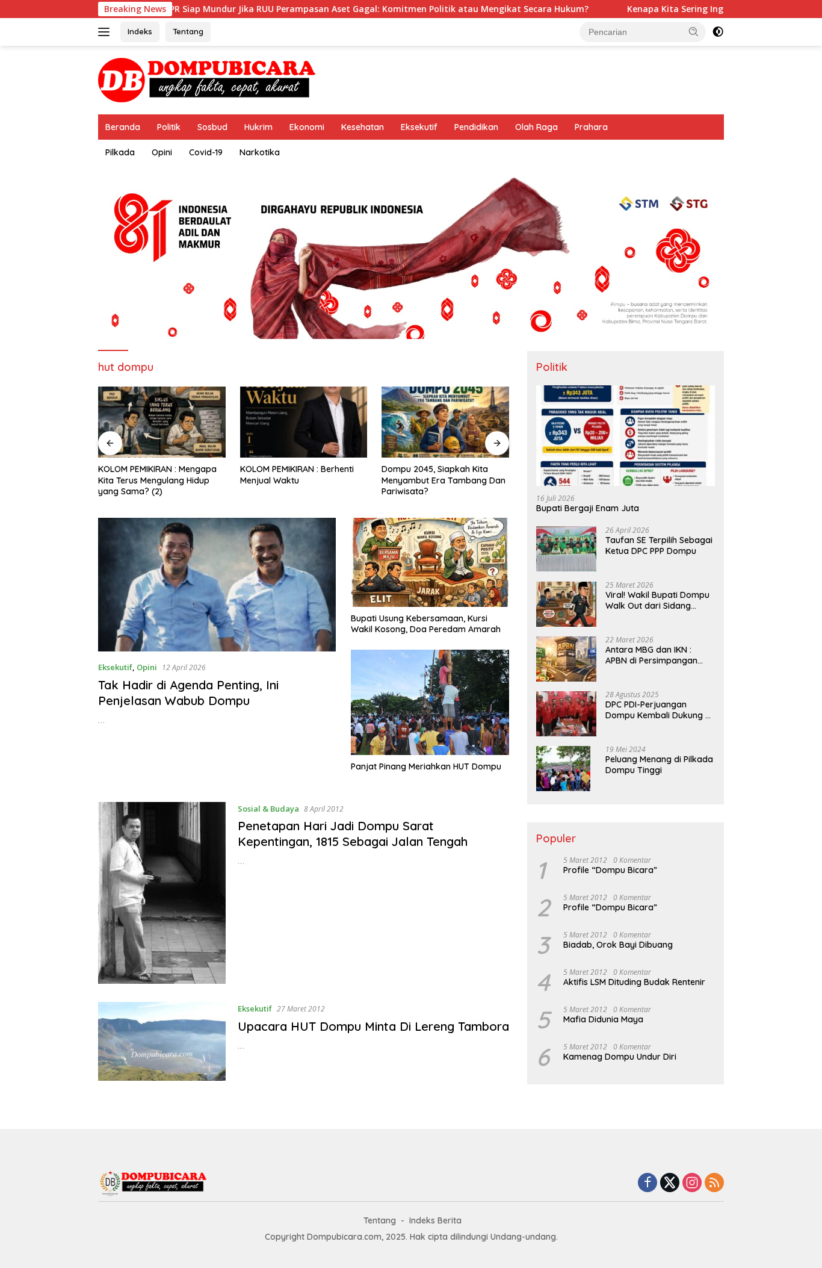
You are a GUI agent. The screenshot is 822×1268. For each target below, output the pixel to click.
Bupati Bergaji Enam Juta (587, 508)
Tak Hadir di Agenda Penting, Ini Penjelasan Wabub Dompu (188, 692)
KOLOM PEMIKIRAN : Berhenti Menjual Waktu (297, 474)
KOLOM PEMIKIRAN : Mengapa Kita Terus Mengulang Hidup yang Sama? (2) (157, 480)
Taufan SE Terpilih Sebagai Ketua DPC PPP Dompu (658, 546)
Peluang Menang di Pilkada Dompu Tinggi (659, 765)
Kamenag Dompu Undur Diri (619, 1057)
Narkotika (259, 152)
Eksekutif (419, 127)
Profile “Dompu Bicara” (610, 870)
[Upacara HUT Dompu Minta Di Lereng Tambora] (162, 1041)
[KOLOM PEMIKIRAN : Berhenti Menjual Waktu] (304, 422)
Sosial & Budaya (268, 808)
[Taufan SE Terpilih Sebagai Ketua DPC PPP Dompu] (566, 549)
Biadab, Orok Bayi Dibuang (618, 945)
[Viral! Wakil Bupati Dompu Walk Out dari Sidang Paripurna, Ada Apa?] (566, 604)
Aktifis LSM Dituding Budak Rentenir (634, 982)
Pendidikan (476, 127)
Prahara (591, 127)
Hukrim (258, 127)
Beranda (122, 127)
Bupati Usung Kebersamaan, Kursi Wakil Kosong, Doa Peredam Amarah (426, 624)
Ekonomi (306, 127)
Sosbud (212, 127)
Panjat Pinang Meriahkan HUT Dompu (426, 766)
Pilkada (120, 152)
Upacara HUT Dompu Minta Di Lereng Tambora (373, 1026)
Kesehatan (362, 127)
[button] (694, 31)
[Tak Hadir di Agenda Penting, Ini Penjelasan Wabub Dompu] (217, 584)
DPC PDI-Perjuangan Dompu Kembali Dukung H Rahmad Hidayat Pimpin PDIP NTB (658, 710)
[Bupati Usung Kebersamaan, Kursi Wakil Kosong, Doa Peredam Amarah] (430, 562)
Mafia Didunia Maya (603, 1020)
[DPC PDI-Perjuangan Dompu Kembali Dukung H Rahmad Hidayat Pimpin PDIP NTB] (566, 713)
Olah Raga (536, 127)
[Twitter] (669, 1183)
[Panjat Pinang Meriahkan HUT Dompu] (430, 702)
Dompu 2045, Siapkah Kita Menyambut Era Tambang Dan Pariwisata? (443, 480)
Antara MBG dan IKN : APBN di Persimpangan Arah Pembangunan (651, 656)
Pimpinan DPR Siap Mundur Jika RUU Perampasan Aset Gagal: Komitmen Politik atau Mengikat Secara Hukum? (306, 9)
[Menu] (106, 32)
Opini (162, 152)
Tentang (188, 31)
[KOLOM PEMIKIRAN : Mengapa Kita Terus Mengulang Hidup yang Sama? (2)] (162, 422)
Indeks (140, 31)
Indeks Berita (435, 1220)
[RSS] (714, 1183)
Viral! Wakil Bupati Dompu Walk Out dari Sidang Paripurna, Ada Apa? (657, 601)
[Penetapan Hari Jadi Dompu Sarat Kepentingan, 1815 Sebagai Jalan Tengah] (162, 893)
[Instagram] (692, 1183)
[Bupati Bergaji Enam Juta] (625, 435)
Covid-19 (206, 152)
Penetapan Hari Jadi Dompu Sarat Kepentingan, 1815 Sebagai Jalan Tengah (353, 833)
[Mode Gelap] (718, 32)
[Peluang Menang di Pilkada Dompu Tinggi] (563, 768)
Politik (169, 127)
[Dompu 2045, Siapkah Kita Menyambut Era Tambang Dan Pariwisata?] (445, 422)
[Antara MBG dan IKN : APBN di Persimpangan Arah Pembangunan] (566, 659)
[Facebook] (647, 1183)
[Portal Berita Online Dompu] (206, 79)
